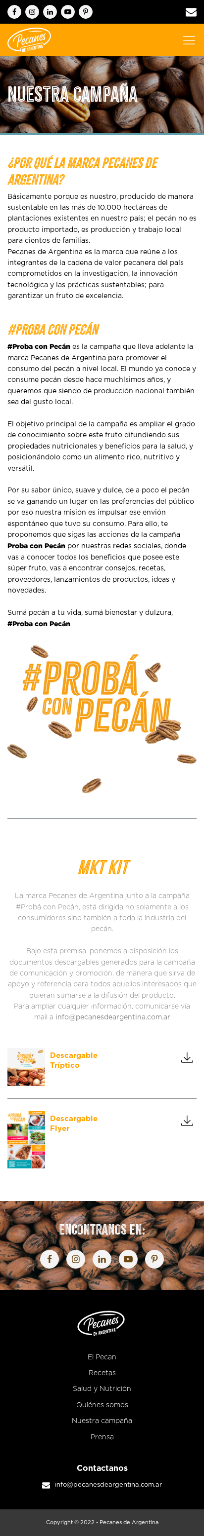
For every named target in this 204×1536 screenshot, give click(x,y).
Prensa (102, 1437)
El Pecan (102, 1357)
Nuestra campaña (102, 1421)
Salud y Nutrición (102, 1389)
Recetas (102, 1373)
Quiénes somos (102, 1405)
